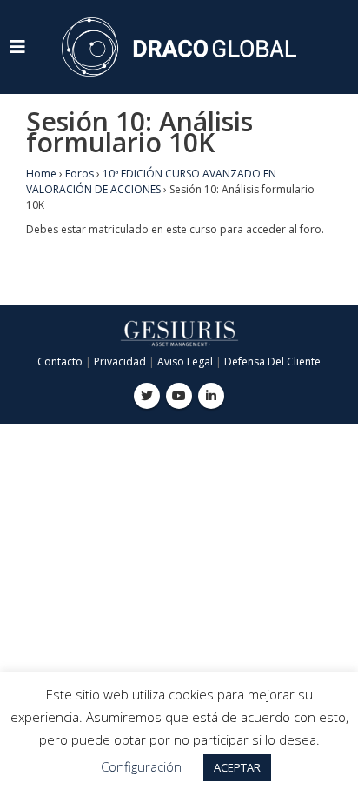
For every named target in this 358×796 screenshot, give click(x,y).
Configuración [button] (141, 766)
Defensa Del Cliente (272, 361)
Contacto (60, 361)
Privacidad (120, 361)
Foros (79, 173)
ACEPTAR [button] (237, 767)
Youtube (179, 396)
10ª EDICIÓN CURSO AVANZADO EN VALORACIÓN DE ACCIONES (151, 181)
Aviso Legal (185, 361)
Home (41, 173)
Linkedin (211, 396)
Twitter (147, 396)
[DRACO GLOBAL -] (179, 47)
